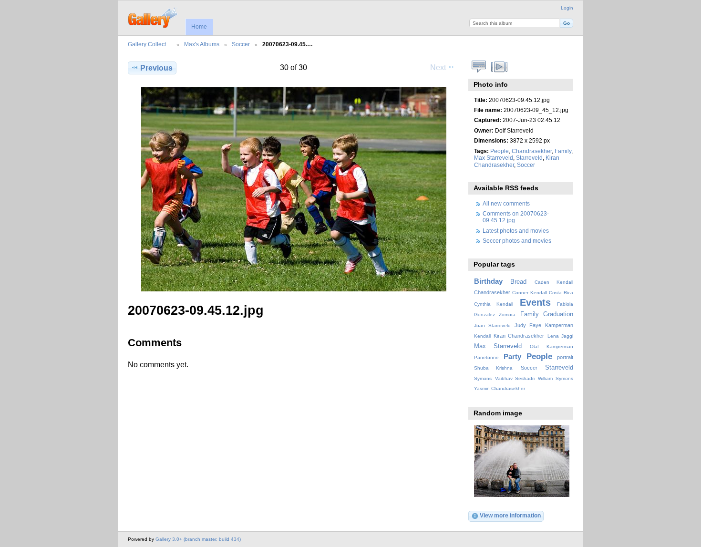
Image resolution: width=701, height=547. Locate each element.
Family (563, 151)
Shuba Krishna (493, 368)
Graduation (558, 314)
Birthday (488, 281)
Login (567, 7)
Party (512, 356)
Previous (156, 68)
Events (535, 302)
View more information (510, 515)
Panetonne (486, 357)
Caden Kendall (554, 282)
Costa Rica (561, 292)
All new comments (506, 203)
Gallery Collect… (150, 44)
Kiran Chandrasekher (519, 336)
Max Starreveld (493, 158)
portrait (565, 357)
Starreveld (529, 158)
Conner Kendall (529, 292)
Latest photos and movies (516, 230)
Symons (483, 378)
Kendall (482, 336)
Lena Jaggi (560, 336)
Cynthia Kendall (493, 304)
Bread (518, 282)
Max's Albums (201, 44)
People (499, 151)
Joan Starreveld (492, 325)
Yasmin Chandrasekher (499, 388)
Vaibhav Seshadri (515, 378)
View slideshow (499, 66)
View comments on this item (479, 66)
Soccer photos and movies (517, 240)
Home (199, 26)
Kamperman (559, 325)
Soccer (241, 44)
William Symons (555, 378)
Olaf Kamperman (551, 346)
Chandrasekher (532, 151)
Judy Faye (528, 325)
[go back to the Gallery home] (153, 16)
